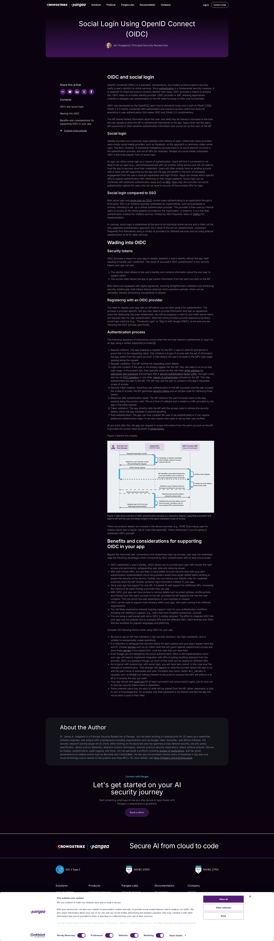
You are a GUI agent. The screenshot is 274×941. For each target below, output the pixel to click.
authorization (157, 428)
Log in (206, 5)
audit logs (139, 681)
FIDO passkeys (131, 377)
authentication (166, 88)
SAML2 (197, 214)
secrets (127, 650)
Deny (223, 916)
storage (132, 647)
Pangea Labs (127, 4)
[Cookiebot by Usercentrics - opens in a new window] (37, 935)
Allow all (223, 899)
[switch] (109, 935)
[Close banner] (250, 897)
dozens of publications (171, 750)
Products (110, 4)
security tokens (161, 391)
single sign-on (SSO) (141, 200)
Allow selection (223, 907)
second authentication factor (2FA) (178, 373)
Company (166, 4)
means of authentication (166, 377)
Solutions (96, 4)
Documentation (147, 4)
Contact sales (219, 5)
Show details (175, 935)
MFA (168, 182)
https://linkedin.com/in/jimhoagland (173, 757)
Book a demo (137, 812)
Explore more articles (75, 130)
